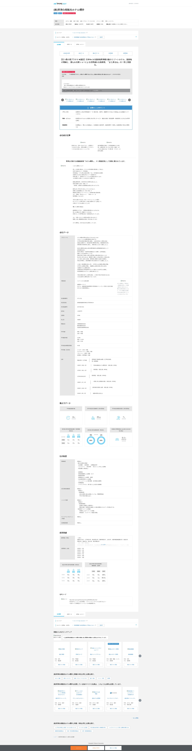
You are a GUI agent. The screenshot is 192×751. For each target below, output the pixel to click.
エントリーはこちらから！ (80, 32)
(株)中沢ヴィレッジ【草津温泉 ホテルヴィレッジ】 (62, 698)
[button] (101, 37)
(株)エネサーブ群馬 (113, 654)
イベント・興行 (101, 678)
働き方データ (96, 53)
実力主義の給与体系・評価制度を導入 (98, 727)
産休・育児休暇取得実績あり (73, 731)
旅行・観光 (92, 678)
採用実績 (125, 53)
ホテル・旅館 (57, 678)
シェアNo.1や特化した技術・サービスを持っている (65, 727)
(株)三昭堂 (61, 654)
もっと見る (135, 718)
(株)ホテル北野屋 (96, 698)
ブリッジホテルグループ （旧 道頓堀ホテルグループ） (79, 698)
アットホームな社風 (83, 727)
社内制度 (111, 53)
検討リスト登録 (61, 664)
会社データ (81, 53)
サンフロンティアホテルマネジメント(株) (113, 698)
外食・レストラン (67, 678)
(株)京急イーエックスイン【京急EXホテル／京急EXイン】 (131, 698)
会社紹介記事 (66, 53)
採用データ (69, 44)
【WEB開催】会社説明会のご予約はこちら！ (84, 37)
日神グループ (79, 654)
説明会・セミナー (80, 44)
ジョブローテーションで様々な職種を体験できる (119, 727)
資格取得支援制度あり (59, 731)
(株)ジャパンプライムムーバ (96, 654)
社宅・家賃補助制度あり (87, 731)
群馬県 (108, 678)
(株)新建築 (130, 654)
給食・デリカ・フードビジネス (80, 678)
